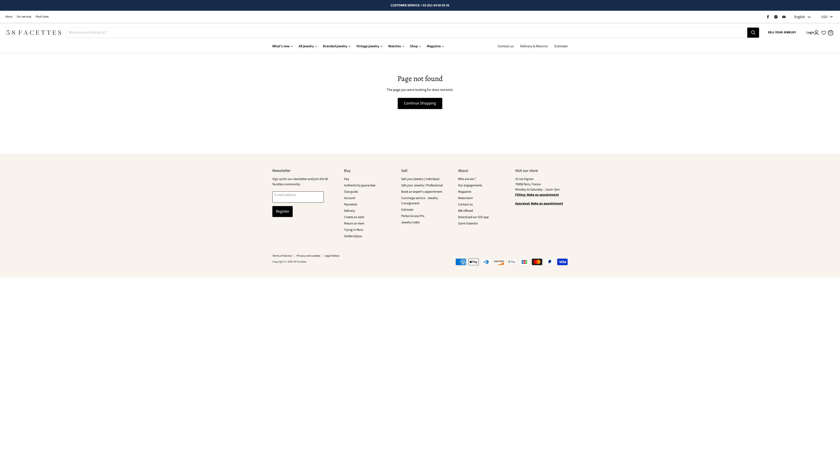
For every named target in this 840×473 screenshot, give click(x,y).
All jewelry (307, 46)
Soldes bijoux (353, 236)
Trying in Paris (353, 230)
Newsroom (465, 198)
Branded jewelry (335, 46)
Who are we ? (467, 179)
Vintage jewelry (368, 46)
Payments (350, 204)
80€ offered (465, 210)
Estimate (561, 46)
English (799, 16)
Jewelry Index (410, 222)
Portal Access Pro (412, 216)
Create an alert (354, 217)
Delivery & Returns (534, 46)
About (8, 16)
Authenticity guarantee (359, 185)
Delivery (349, 210)
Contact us (506, 46)
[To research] (753, 33)
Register (282, 211)
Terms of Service (282, 256)
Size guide (351, 191)
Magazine (434, 46)
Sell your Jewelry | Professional (422, 185)
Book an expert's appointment (421, 191)
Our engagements (470, 185)
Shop (414, 46)
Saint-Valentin (468, 223)
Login (810, 32)
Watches (395, 46)
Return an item (354, 223)
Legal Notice (332, 256)
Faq (346, 179)
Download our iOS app (473, 217)
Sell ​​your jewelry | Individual (420, 179)
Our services (24, 16)
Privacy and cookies (308, 256)
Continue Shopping (420, 103)
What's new (281, 46)
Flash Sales (42, 16)
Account (349, 198)
